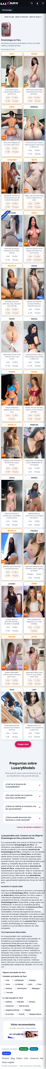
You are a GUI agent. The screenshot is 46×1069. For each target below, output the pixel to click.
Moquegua (36, 988)
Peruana (32, 1002)
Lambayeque (19, 980)
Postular (5, 1058)
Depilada (20, 1002)
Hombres (9, 1002)
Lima (7, 980)
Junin (30, 984)
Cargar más (23, 744)
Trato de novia (24, 1006)
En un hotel (10, 1014)
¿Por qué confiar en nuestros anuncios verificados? (23, 796)
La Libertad (19, 984)
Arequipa (32, 980)
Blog (13, 1058)
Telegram (34, 1049)
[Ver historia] (6, 30)
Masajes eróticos (35, 1014)
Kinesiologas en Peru (8, 49)
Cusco (8, 984)
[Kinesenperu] (23, 1034)
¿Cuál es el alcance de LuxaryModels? (23, 785)
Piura (39, 984)
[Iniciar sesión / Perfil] (37, 3)
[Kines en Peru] (9, 3)
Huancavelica (22, 988)
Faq (41, 1058)
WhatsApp (23, 1049)
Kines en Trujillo (35, 17)
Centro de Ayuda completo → (30, 827)
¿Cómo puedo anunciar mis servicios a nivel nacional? (23, 818)
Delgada (27, 1010)
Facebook (6, 1053)
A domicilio (10, 1006)
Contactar (34, 1058)
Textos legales (8, 1062)
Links (26, 1058)
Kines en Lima (9, 17)
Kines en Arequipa (21, 17)
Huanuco (9, 988)
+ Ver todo (9, 992)
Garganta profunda (12, 1010)
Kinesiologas (7, 10)
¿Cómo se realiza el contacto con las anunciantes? (23, 807)
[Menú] (43, 3)
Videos (19, 1058)
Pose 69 (21, 1014)
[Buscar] (31, 3)
